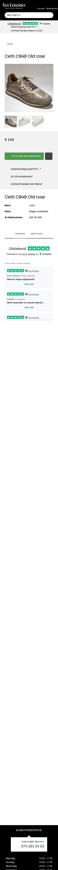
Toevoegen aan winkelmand (26, 156)
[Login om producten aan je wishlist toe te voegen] (48, 156)
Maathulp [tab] (37, 234)
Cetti (32, 205)
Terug (9, 44)
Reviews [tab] (20, 234)
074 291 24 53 (32, 846)
